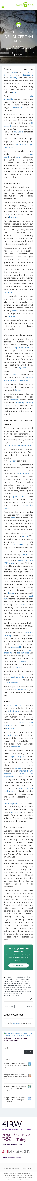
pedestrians (18, 496)
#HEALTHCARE (24, 981)
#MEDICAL (7, 985)
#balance (22, 977)
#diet (11, 979)
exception (17, 107)
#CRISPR (7, 979)
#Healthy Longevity (10, 983)
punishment (12, 682)
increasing (15, 746)
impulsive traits (16, 677)
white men (13, 735)
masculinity (20, 689)
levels (23, 661)
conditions (8, 292)
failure (18, 390)
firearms (10, 728)
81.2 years (18, 131)
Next (28, 1006)
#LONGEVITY (25, 983)
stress (14, 72)
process (10, 367)
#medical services (17, 985)
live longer (14, 217)
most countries (14, 705)
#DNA (22, 979)
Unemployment (11, 803)
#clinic (28, 977)
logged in (16, 1023)
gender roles (23, 652)
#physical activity (21, 989)
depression (28, 75)
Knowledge (21, 46)
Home (13, 46)
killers (15, 310)
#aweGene (15, 977)
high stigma (17, 756)
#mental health (26, 987)
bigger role (15, 812)
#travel (6, 994)
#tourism (28, 991)
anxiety (13, 77)
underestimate (22, 473)
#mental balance (15, 987)
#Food (26, 979)
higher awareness (22, 347)
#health (16, 981)
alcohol (23, 604)
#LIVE (19, 983)
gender (19, 157)
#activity (8, 977)
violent (13, 460)
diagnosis (21, 367)
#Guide (11, 981)
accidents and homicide (20, 445)
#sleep (12, 991)
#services (7, 991)
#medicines (27, 985)
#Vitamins (12, 994)
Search (6, 1048)
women (12, 316)
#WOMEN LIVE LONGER (12, 996)
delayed (15, 374)
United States (14, 711)
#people (6, 989)
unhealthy (14, 399)
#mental (6, 987)
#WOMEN (19, 994)
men (14, 92)
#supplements (20, 991)
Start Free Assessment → (18, 965)
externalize (17, 544)
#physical (13, 989)
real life (24, 536)
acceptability (17, 647)
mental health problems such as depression (18, 773)
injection (10, 593)
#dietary (16, 979)
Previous (10, 1006)
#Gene (6, 981)
